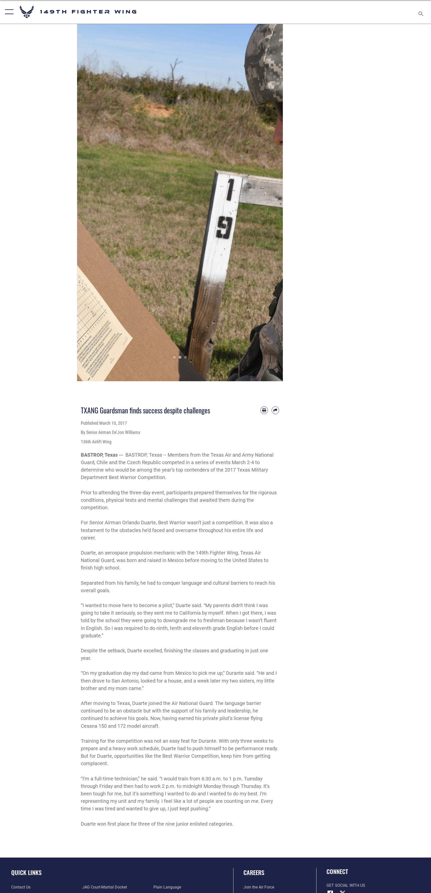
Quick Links (26, 872)
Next (272, 202)
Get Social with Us (345, 885)
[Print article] (264, 410)
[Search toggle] (421, 12)
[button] (8, 12)
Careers (253, 872)
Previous (87, 202)
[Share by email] (275, 410)
